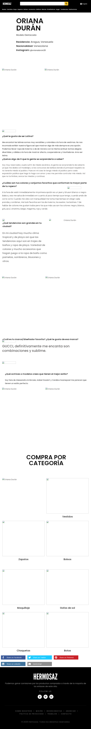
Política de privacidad (32, 714)
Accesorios (32, 9)
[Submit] (66, 3)
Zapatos (20, 9)
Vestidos (10, 9)
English (84, 4)
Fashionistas (73, 9)
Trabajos (52, 714)
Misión (39, 711)
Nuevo (4, 9)
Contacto (66, 714)
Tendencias (64, 9)
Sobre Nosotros (23, 711)
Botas (67, 650)
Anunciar (71, 711)
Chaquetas (23, 650)
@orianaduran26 (38, 50)
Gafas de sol (67, 608)
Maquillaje (23, 608)
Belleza (38, 9)
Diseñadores (51, 9)
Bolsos (67, 559)
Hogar (58, 9)
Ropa (15, 9)
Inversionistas (54, 711)
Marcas (44, 9)
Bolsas (26, 9)
